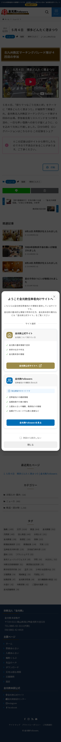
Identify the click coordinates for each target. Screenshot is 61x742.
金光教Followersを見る (31, 422)
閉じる (31, 444)
